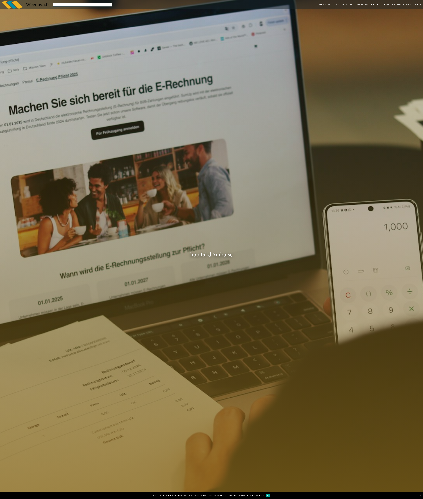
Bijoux (344, 5)
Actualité (323, 5)
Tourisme (417, 5)
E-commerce (358, 5)
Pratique (385, 5)
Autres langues (334, 5)
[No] (420, 496)
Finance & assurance (373, 5)
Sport (399, 5)
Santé (393, 5)
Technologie (407, 5)
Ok (268, 495)
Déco (350, 5)
